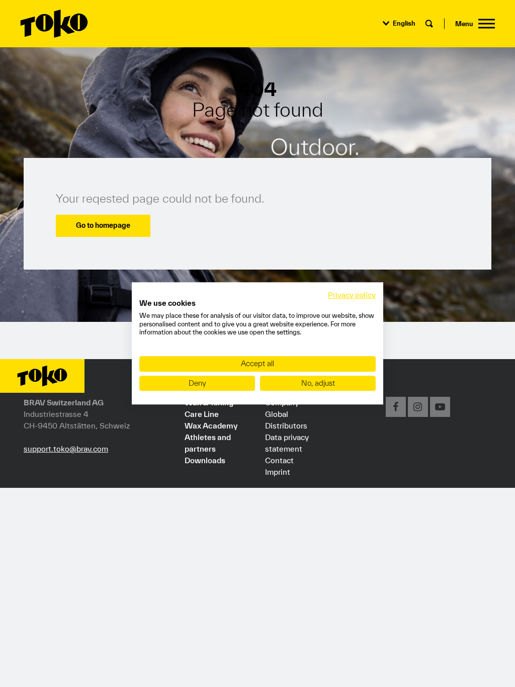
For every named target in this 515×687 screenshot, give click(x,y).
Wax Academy (211, 425)
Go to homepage (103, 225)
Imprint (277, 471)
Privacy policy (352, 295)
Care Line (202, 413)
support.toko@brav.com (66, 448)
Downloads (205, 460)
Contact (279, 460)
